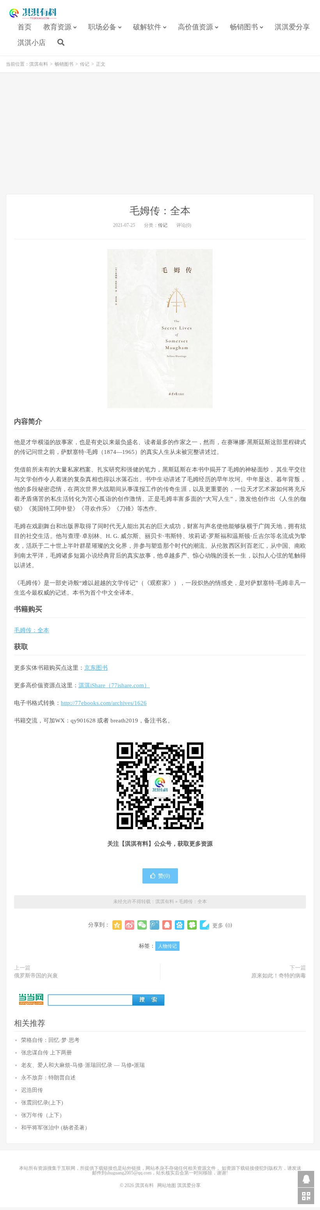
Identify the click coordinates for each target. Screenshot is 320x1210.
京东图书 (96, 668)
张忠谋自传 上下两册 (46, 1053)
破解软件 (147, 27)
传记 (84, 64)
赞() (164, 876)
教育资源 (57, 27)
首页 (25, 27)
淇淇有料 (33, 14)
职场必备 (102, 27)
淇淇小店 (32, 43)
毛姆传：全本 (160, 211)
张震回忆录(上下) (42, 1103)
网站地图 (166, 1185)
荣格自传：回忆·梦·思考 (50, 1040)
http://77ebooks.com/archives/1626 (104, 703)
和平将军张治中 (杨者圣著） (55, 1128)
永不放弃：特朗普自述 (48, 1078)
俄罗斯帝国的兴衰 (36, 976)
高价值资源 (195, 27)
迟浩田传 (32, 1090)
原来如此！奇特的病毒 (278, 976)
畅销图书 (244, 27)
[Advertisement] (160, 133)
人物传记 (167, 946)
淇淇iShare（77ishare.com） (114, 685)
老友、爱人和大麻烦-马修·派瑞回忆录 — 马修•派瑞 (83, 1065)
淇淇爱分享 (292, 27)
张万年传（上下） (43, 1115)
